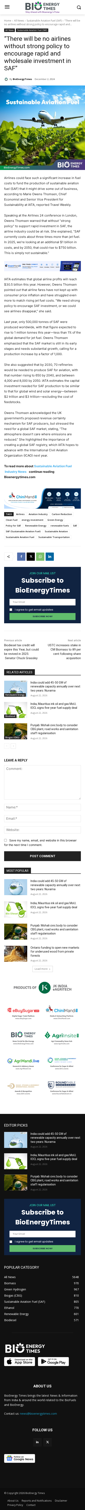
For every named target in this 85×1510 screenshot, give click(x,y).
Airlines (20, 514)
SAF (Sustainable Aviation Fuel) (23, 531)
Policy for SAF (13, 525)
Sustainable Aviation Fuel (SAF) (44, 20)
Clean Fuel (12, 519)
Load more (41, 969)
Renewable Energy (35, 525)
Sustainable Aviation (56, 531)
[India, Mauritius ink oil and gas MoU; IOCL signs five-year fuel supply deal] (15, 710)
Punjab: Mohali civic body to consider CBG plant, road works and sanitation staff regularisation (54, 729)
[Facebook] (21, 557)
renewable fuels (60, 525)
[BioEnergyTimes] (6, 79)
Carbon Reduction (62, 514)
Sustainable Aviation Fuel (20, 537)
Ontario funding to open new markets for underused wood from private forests (55, 951)
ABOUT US (42, 1386)
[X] (31, 557)
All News (19, 20)
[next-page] (13, 746)
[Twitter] (48, 1442)
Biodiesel (10, 716)
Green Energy (55, 519)
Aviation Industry (38, 514)
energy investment (32, 519)
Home (7, 20)
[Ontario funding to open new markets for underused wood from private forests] (15, 954)
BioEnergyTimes (22, 79)
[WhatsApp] (40, 557)
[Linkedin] (50, 557)
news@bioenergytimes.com (38, 1413)
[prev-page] (6, 746)
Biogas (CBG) (12, 737)
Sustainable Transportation (54, 537)
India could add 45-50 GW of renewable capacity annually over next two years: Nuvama (55, 686)
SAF (75, 525)
